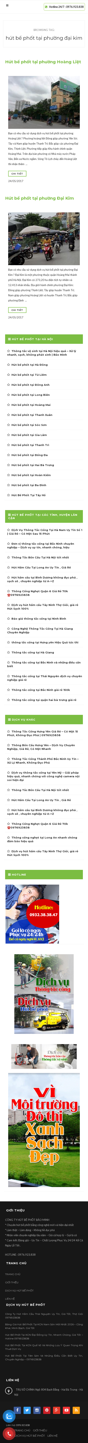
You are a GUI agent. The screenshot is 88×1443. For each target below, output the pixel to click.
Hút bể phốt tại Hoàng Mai (31, 404)
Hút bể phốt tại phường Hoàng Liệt (43, 61)
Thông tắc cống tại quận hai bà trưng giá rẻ (43, 700)
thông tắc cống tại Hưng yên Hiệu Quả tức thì (44, 642)
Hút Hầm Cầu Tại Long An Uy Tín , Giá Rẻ (41, 567)
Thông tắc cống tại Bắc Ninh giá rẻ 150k (40, 690)
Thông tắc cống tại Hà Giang (32, 652)
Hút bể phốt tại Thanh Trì (30, 445)
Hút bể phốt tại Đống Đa (29, 455)
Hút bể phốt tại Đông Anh (30, 384)
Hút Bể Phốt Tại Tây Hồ (28, 495)
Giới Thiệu (11, 1282)
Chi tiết (17, 173)
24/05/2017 (15, 181)
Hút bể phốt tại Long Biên (30, 394)
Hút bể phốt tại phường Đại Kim (39, 198)
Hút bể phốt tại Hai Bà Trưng (32, 465)
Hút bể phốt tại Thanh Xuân (31, 414)
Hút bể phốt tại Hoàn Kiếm (31, 475)
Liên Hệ (10, 1298)
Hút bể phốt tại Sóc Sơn (29, 425)
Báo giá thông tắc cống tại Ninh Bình (38, 618)
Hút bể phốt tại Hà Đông (29, 364)
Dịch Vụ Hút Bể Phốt (19, 1290)
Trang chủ (12, 1274)
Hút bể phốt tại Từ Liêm (29, 374)
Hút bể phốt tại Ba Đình (28, 485)
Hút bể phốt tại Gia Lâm (29, 435)
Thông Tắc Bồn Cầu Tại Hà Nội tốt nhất (40, 557)
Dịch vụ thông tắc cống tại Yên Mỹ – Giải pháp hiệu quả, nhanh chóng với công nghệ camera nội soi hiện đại (43, 776)
